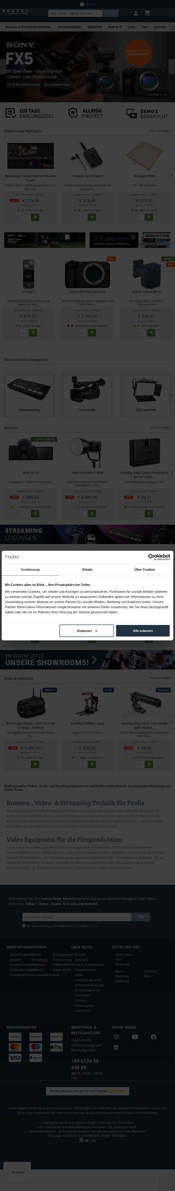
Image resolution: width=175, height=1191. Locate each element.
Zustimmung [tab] (30, 569)
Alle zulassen (143, 630)
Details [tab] (87, 569)
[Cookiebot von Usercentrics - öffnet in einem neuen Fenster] (151, 557)
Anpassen (84, 630)
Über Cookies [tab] (144, 569)
